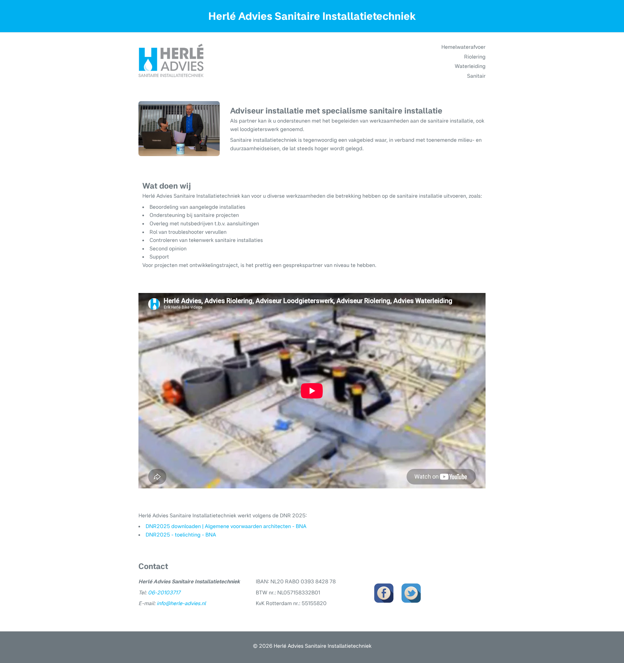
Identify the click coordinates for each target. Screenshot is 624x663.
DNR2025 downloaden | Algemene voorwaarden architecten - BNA (226, 526)
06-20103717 (164, 592)
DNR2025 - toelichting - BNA (181, 534)
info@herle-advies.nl (181, 603)
